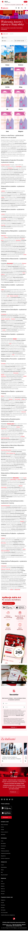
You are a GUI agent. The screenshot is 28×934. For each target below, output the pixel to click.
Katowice (11, 399)
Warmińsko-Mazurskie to (6, 450)
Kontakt (2, 829)
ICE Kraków (3, 910)
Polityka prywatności (5, 850)
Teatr (2, 881)
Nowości (2, 893)
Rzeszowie (3, 569)
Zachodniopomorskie (5, 505)
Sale (2, 872)
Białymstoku (3, 542)
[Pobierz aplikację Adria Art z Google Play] (6, 808)
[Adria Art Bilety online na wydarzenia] (4, 8)
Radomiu (3, 274)
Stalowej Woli (17, 589)
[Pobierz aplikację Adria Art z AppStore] (6, 813)
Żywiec (18, 399)
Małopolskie (3, 235)
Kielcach (18, 426)
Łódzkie (2, 289)
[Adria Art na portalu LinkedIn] (7, 799)
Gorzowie (3, 225)
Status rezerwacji (4, 824)
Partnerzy (3, 848)
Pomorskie (3, 363)
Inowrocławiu (18, 166)
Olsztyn (7, 453)
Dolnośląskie (3, 314)
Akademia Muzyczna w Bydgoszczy (8, 915)
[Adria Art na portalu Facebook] (4, 799)
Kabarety (2, 886)
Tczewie (24, 376)
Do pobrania (3, 845)
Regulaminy (3, 855)
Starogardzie (15, 372)
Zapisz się (13, 727)
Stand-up (3, 888)
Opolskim (15, 338)
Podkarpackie (4, 565)
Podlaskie (3, 538)
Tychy (15, 399)
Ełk (14, 453)
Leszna (11, 479)
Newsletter (3, 834)
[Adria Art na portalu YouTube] (12, 799)
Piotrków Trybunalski (14, 295)
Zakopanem (18, 240)
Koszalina (22, 521)
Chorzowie (23, 411)
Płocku (24, 272)
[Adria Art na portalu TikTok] (9, 799)
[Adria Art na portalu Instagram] (2, 799)
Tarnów (24, 254)
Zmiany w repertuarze (5, 858)
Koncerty (3, 883)
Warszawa (24, 263)
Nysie (10, 343)
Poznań (24, 477)
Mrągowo (11, 453)
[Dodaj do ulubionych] (12, 47)
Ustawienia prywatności (5, 853)
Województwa (4, 867)
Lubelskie (3, 191)
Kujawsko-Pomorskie (5, 164)
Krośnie (11, 589)
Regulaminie (18, 715)
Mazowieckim (10, 263)
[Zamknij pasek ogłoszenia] (26, 5)
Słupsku (2, 374)
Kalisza (14, 479)
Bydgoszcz (3, 900)
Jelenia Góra (7, 318)
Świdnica (13, 318)
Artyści (2, 864)
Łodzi (8, 295)
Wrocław (3, 318)
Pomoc (2, 827)
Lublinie (2, 197)
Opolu (13, 354)
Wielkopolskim (16, 477)
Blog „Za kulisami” (4, 874)
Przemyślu (8, 569)
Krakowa (6, 237)
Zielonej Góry (3, 218)
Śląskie (2, 396)
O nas (2, 840)
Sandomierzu (3, 428)
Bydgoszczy (10, 167)
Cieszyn (23, 399)
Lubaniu (4, 329)
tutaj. (19, 723)
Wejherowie (3, 376)
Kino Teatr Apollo (4, 912)
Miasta (2, 869)
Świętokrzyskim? (10, 423)
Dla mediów (3, 843)
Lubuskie (3, 214)
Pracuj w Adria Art (4, 832)
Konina (19, 479)
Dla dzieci (3, 891)
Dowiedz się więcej (7, 603)
